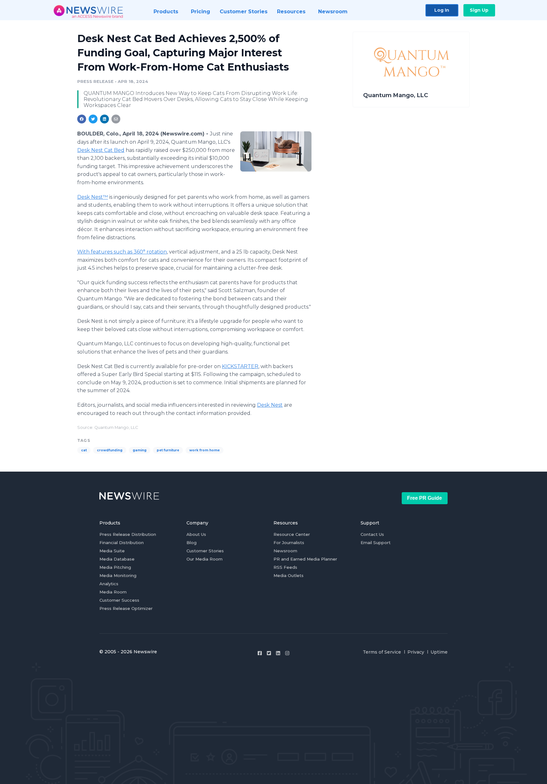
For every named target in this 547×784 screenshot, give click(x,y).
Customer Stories (205, 550)
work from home (204, 450)
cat (84, 450)
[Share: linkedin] (104, 119)
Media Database (117, 558)
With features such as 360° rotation (122, 252)
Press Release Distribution (127, 534)
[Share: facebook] (82, 119)
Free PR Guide (424, 498)
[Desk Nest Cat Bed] (275, 151)
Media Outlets (289, 575)
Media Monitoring (117, 575)
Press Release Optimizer (126, 608)
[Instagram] (287, 653)
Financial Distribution (121, 542)
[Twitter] (269, 653)
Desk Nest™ (92, 197)
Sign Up (479, 10)
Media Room (113, 591)
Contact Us (372, 534)
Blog (191, 542)
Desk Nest (270, 405)
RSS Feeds (285, 567)
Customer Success (119, 600)
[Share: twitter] (93, 119)
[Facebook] (260, 653)
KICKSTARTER (240, 366)
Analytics (108, 583)
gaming (140, 450)
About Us (196, 534)
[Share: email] (116, 119)
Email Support (376, 542)
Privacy (415, 652)
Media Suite (112, 550)
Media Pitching (115, 567)
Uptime (439, 652)
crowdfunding (110, 450)
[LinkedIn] (278, 653)
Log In (441, 10)
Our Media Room (204, 558)
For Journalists (289, 542)
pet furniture (168, 450)
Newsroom (285, 550)
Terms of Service (382, 652)
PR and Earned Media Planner (305, 558)
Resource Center (292, 534)
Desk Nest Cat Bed (100, 150)
